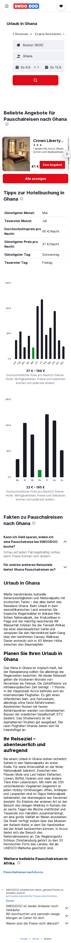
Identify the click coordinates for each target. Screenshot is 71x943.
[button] (6, 6)
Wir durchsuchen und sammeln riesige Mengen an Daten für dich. (33, 916)
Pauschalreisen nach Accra (23, 872)
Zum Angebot (52, 164)
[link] (35, 178)
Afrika (35, 938)
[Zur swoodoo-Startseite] (26, 6)
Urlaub (24, 938)
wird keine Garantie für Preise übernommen (31, 896)
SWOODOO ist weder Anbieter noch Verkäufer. (32, 908)
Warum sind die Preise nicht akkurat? (32, 923)
